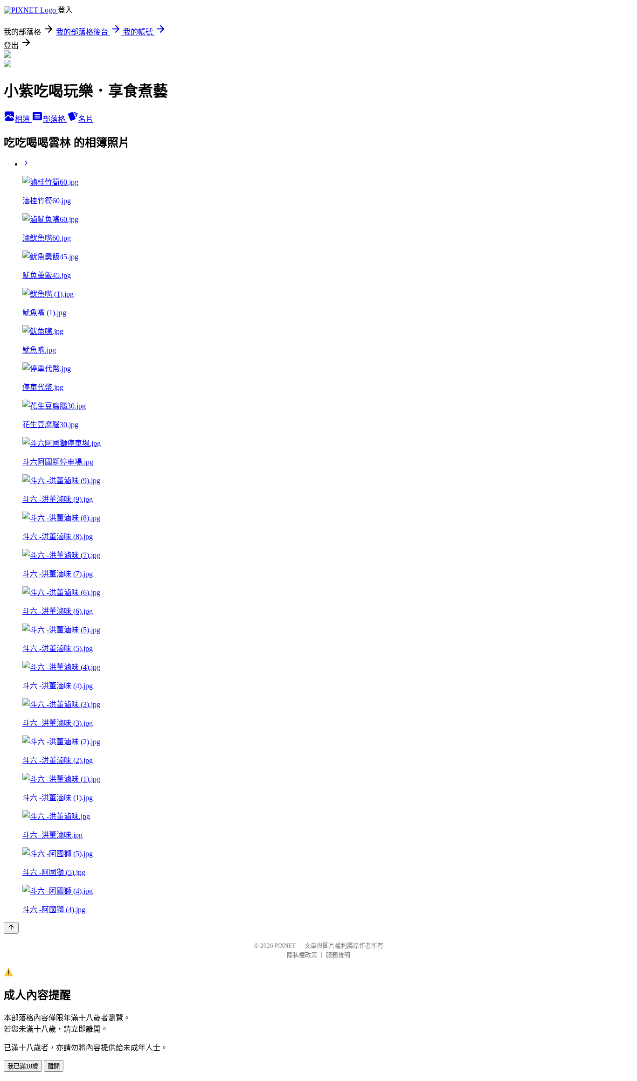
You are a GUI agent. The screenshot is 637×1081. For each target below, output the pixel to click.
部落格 (55, 119)
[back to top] (11, 928)
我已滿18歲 (22, 1066)
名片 (85, 119)
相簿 (23, 119)
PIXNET (285, 945)
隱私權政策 (302, 954)
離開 (54, 1066)
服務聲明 (338, 954)
